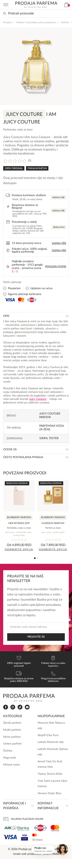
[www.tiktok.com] (20, 707)
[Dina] (40, 828)
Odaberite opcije (19, 549)
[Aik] (16, 828)
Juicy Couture (37, 399)
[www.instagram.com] (12, 707)
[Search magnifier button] (4, 13)
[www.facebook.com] (5, 707)
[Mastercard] (55, 828)
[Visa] (10, 837)
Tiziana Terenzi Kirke (50, 774)
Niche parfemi (12, 737)
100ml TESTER (49, 438)
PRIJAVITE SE (36, 636)
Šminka (7, 750)
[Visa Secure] (24, 837)
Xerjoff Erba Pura (48, 735)
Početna (7, 22)
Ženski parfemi (12, 723)
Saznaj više (58, 198)
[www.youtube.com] (27, 707)
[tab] (35, 558)
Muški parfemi (12, 730)
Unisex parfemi (12, 743)
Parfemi (65, 22)
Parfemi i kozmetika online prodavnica (36, 22)
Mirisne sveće (11, 764)
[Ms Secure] (37, 837)
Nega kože (9, 757)
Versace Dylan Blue (49, 793)
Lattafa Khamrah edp (51, 742)
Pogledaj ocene (55, 266)
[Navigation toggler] (5, 4)
